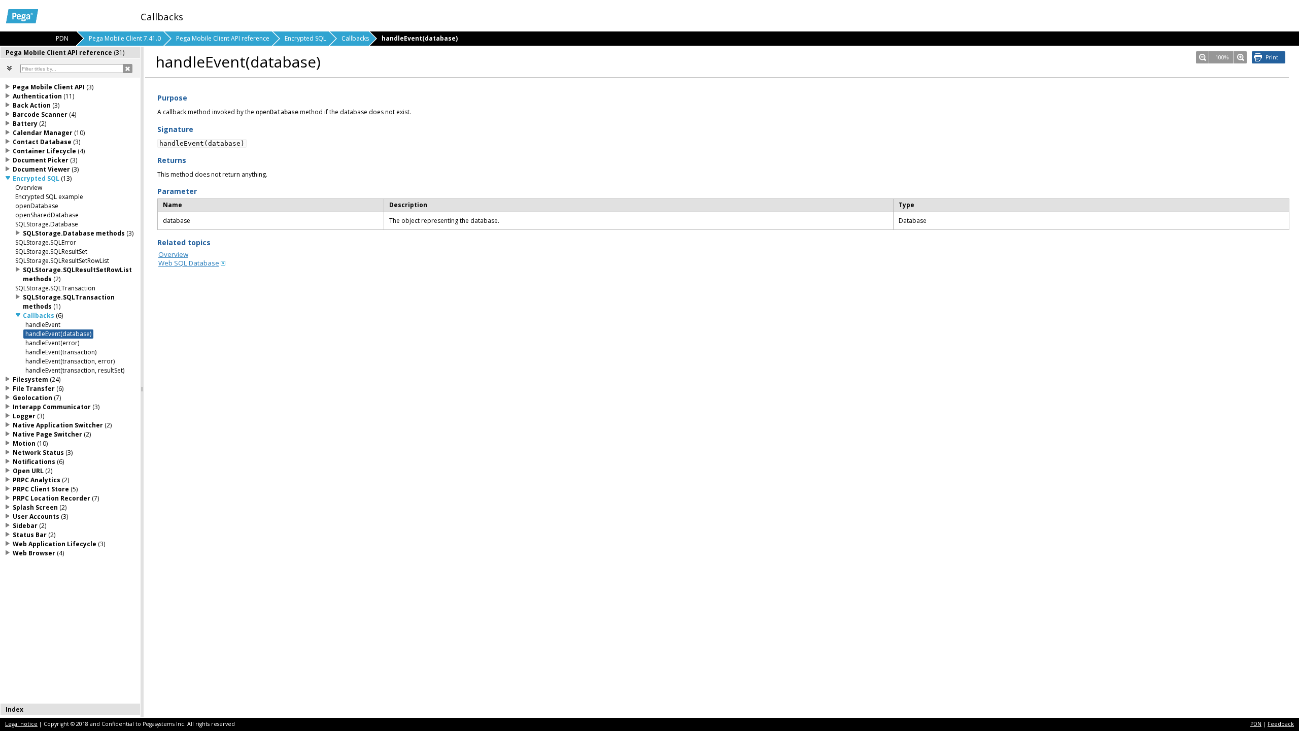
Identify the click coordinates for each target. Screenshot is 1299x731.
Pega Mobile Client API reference (222, 38)
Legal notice (21, 723)
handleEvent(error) (52, 343)
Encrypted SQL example (49, 196)
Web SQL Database (188, 263)
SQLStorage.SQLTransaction (55, 288)
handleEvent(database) (58, 333)
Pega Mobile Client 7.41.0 (125, 38)
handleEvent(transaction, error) (70, 361)
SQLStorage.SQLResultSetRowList (62, 260)
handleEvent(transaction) (60, 352)
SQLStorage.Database (46, 224)
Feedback (1281, 723)
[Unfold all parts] (9, 68)
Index (14, 709)
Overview (173, 254)
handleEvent (42, 324)
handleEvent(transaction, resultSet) (74, 370)
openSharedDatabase (47, 215)
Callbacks (355, 38)
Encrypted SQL (305, 38)
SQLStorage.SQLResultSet (51, 251)
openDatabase (36, 206)
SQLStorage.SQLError (45, 242)
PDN (1255, 723)
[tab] (70, 52)
